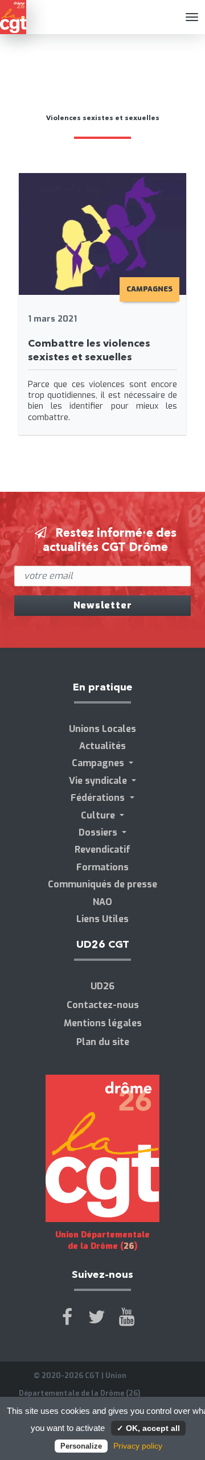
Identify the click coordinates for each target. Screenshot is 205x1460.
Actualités (102, 746)
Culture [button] (99, 815)
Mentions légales (103, 1023)
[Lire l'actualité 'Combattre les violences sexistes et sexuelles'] (103, 233)
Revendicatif (102, 850)
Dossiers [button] (99, 832)
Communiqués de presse (102, 884)
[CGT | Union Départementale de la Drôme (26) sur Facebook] (67, 1317)
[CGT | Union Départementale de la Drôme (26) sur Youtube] (126, 1317)
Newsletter (102, 605)
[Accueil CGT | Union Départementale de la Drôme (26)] (13, 17)
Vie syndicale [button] (99, 781)
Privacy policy (137, 1445)
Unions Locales (102, 729)
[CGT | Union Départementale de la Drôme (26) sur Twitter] (97, 1317)
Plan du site (102, 1042)
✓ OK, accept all (148, 1428)
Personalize (81, 1446)
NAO (102, 902)
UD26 (102, 986)
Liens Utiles (102, 919)
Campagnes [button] (99, 763)
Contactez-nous (103, 1005)
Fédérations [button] (99, 798)
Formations (102, 867)
